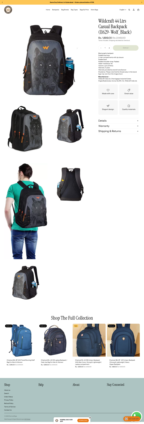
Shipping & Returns (109, 131)
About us (7, 390)
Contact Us (8, 410)
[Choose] (102, 353)
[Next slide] (141, 2)
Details (102, 120)
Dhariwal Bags (13, 416)
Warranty (103, 125)
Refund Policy (8, 403)
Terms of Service (9, 407)
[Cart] (138, 9)
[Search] (129, 9)
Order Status (8, 397)
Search (6, 393)
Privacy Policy (8, 400)
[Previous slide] (2, 2)
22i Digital (27, 419)
